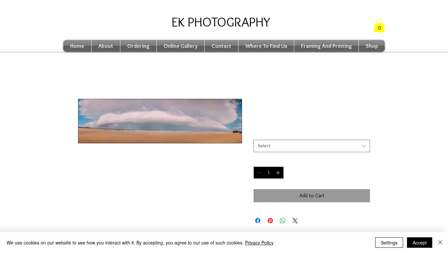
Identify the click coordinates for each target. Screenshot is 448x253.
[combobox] (312, 146)
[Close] (440, 242)
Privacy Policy (259, 242)
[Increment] (279, 172)
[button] (379, 25)
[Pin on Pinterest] (270, 221)
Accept (420, 242)
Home (84, 75)
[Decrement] (259, 172)
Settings (389, 242)
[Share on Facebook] (258, 221)
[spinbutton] (269, 172)
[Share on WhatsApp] (283, 221)
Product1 (264, 134)
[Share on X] (295, 221)
